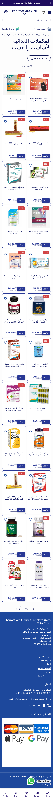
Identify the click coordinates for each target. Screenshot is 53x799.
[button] (42, 29)
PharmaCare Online (24, 12)
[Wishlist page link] (43, 12)
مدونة (48, 671)
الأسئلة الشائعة (44, 668)
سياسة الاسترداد (44, 675)
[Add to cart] (46, 112)
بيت (49, 35)
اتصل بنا (47, 664)
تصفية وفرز (37, 58)
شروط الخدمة (44, 660)
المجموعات (39, 35)
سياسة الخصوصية (43, 656)
